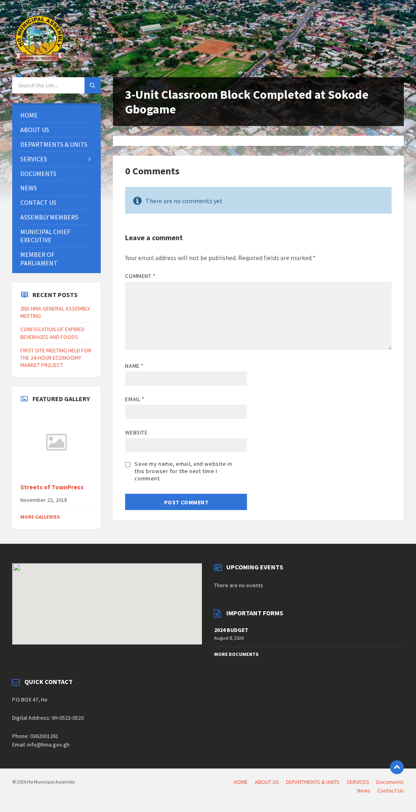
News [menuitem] (363, 790)
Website (136, 432)
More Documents (236, 654)
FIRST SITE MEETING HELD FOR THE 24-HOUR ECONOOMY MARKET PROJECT (55, 358)
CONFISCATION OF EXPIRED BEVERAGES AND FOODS (52, 333)
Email (134, 399)
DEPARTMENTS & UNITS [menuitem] (313, 782)
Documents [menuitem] (390, 782)
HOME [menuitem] (241, 782)
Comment (140, 276)
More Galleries (40, 517)
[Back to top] (397, 767)
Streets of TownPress (52, 487)
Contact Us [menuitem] (390, 790)
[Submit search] (92, 85)
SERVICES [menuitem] (358, 782)
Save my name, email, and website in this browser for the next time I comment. (183, 471)
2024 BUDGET (231, 630)
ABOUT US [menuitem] (267, 782)
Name (134, 365)
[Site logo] (40, 61)
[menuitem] (56, 115)
